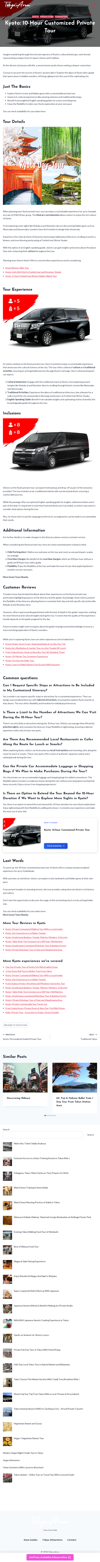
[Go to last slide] (7, 1088)
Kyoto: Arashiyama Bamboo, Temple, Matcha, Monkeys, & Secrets (36, 937)
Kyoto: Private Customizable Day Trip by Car (26, 1004)
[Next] (92, 1088)
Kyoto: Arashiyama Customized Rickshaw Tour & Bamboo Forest (35, 945)
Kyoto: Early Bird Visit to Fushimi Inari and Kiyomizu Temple (33, 272)
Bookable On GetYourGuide (15, 1025)
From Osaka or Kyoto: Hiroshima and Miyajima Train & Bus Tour (35, 983)
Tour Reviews (61, 17)
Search (6, 1129)
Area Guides (30, 1540)
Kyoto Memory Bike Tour (17, 268)
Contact (71, 1540)
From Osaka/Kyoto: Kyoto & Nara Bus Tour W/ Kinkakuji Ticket (35, 652)
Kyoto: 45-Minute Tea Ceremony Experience (26, 656)
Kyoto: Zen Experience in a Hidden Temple (25, 933)
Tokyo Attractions (52, 1540)
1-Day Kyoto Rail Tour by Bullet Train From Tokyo (28, 971)
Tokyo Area (42, 38)
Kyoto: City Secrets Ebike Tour (19, 660)
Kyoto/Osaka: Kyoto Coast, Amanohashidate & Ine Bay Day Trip (35, 644)
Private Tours (46, 17)
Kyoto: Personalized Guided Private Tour (22, 1037)
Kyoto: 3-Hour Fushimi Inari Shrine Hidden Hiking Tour (31, 276)
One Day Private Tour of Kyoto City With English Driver (31, 967)
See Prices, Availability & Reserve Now (48, 1557)
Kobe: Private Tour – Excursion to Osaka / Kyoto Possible (32, 1012)
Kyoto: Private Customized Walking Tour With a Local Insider (34, 929)
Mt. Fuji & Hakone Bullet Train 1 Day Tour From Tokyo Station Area (74, 1102)
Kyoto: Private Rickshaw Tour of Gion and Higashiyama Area (33, 949)
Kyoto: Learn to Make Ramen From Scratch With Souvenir (32, 664)
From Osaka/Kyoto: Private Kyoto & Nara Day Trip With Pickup (35, 1008)
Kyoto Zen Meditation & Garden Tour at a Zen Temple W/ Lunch (35, 648)
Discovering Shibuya (18, 1098)
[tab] (45, 1115)
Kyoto (35, 17)
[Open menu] (94, 5)
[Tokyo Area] (17, 5)
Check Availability (54, 846)
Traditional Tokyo (88, 1037)
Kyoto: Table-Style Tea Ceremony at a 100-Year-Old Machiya (34, 941)
